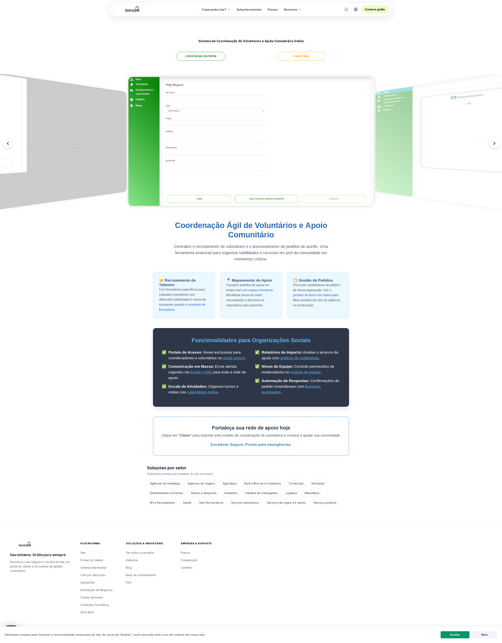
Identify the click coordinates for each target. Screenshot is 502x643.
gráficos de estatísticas (299, 358)
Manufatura (312, 493)
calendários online (202, 392)
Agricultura (229, 483)
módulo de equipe (305, 372)
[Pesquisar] (346, 9)
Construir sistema (200, 56)
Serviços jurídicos (325, 502)
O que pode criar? (214, 9)
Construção (296, 483)
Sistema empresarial (93, 567)
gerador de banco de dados (312, 295)
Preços (273, 9)
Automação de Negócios (96, 590)
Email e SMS (201, 372)
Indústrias (132, 560)
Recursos (290, 9)
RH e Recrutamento (162, 502)
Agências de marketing (165, 483)
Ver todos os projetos (140, 552)
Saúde (187, 502)
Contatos (186, 567)
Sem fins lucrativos (211, 502)
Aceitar (455, 634)
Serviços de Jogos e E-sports (286, 502)
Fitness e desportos (204, 493)
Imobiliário (231, 493)
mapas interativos (260, 290)
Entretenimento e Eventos (166, 493)
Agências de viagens (201, 483)
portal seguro (234, 358)
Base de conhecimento (141, 575)
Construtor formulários (94, 605)
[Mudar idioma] (356, 9)
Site (82, 552)
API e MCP (87, 612)
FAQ (128, 582)
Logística (291, 493)
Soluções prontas (249, 9)
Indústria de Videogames (261, 493)
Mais (484, 634)
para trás (301, 56)
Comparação (189, 560)
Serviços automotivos (245, 502)
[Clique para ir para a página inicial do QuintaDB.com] (133, 9)
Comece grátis (375, 9)
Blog (129, 567)
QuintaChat (87, 582)
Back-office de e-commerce (262, 483)
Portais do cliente (91, 560)
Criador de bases (91, 597)
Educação (318, 483)
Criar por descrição (92, 575)
